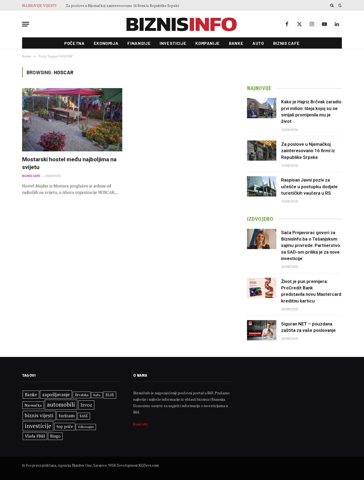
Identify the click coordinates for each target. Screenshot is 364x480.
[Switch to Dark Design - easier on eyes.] (339, 5)
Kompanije (207, 43)
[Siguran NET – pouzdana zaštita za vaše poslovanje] (261, 330)
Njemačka (33, 405)
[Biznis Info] (182, 24)
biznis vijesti (39, 415)
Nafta (96, 395)
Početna (74, 43)
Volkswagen (86, 427)
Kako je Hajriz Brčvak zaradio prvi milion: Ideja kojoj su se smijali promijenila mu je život (311, 111)
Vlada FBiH (35, 436)
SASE (84, 416)
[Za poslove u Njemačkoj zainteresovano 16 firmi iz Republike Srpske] (261, 150)
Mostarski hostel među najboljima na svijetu (69, 163)
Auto (258, 43)
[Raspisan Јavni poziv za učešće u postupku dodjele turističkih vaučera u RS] (261, 186)
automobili (61, 404)
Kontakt (140, 424)
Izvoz (86, 405)
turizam (67, 415)
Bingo (55, 436)
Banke (236, 43)
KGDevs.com (149, 465)
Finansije (139, 43)
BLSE (110, 394)
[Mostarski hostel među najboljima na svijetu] (72, 119)
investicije (38, 426)
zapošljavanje (56, 394)
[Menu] (25, 24)
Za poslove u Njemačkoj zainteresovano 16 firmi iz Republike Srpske (122, 5)
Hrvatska (81, 394)
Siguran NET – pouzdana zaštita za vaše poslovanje (308, 327)
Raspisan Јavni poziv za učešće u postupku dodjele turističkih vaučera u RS (309, 186)
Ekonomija (106, 43)
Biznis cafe (286, 43)
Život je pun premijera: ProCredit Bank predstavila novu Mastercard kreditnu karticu (311, 291)
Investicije (173, 43)
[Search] (332, 5)
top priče (64, 426)
